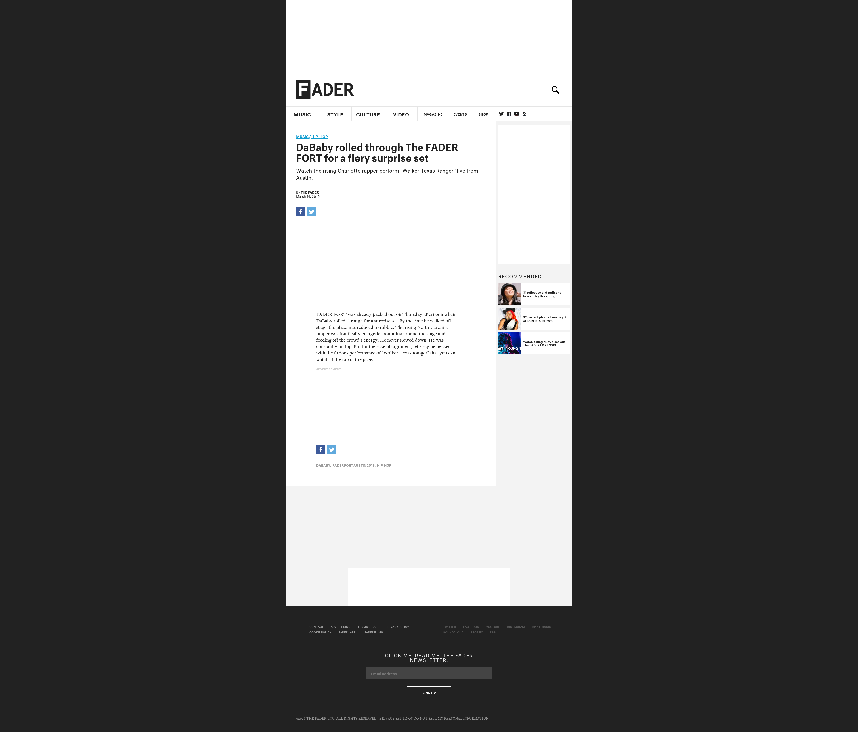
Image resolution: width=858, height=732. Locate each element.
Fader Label (348, 632)
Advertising (341, 626)
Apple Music (541, 626)
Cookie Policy (320, 632)
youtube (516, 114)
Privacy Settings (396, 719)
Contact (316, 626)
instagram (524, 114)
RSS (493, 632)
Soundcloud (453, 632)
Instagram (516, 626)
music (302, 136)
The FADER (310, 191)
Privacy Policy (397, 626)
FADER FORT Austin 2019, (354, 465)
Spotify (477, 632)
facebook (509, 114)
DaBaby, (323, 465)
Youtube (493, 626)
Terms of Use (368, 626)
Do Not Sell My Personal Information (451, 719)
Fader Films (373, 632)
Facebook (471, 626)
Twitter (501, 114)
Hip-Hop (319, 136)
